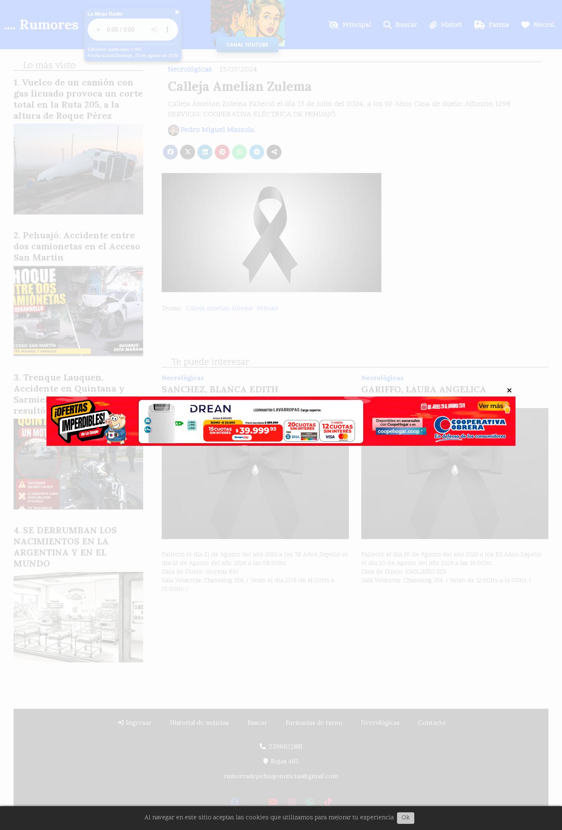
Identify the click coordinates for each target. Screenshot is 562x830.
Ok (406, 818)
